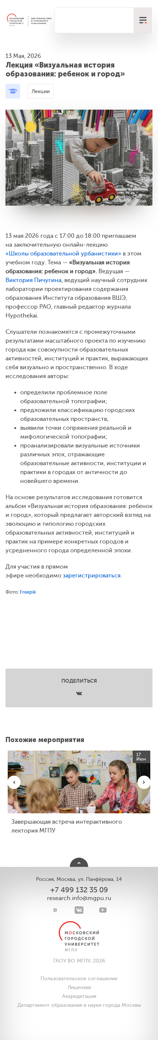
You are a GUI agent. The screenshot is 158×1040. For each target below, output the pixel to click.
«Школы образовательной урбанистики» (63, 253)
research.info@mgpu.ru (79, 898)
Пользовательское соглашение (79, 978)
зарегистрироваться (92, 575)
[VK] (79, 910)
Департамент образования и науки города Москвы (79, 1005)
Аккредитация (79, 996)
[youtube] (103, 910)
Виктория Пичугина (33, 280)
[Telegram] (55, 910)
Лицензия (79, 987)
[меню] (143, 20)
